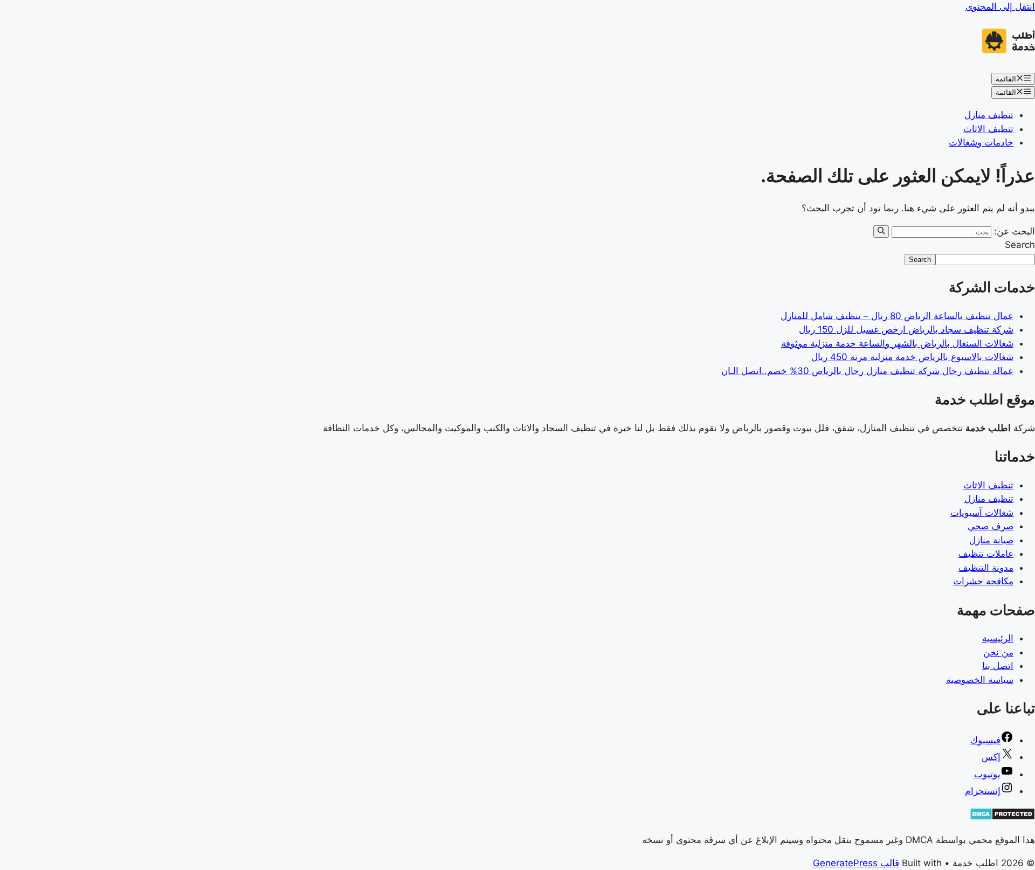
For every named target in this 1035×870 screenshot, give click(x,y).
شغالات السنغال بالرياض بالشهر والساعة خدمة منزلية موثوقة (897, 343)
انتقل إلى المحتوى (1000, 6)
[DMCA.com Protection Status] (1002, 817)
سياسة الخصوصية (979, 679)
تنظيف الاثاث (988, 128)
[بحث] (881, 231)
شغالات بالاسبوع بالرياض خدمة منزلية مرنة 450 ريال (912, 356)
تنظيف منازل (988, 114)
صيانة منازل (991, 540)
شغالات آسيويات (981, 512)
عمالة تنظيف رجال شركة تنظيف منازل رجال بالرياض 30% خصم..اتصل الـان (867, 370)
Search (1020, 244)
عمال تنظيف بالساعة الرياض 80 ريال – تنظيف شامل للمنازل (897, 315)
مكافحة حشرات (983, 581)
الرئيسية (997, 638)
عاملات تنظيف (985, 553)
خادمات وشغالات (981, 142)
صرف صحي (990, 526)
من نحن (998, 652)
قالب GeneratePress (856, 863)
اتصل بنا (997, 665)
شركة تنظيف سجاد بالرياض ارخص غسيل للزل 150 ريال (906, 329)
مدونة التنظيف (985, 567)
